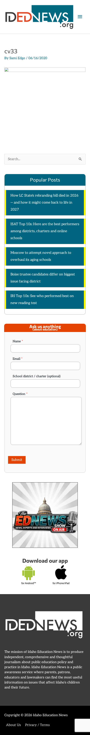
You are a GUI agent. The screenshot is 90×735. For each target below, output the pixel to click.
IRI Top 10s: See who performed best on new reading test (42, 299)
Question (20, 394)
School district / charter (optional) (37, 376)
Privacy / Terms (37, 725)
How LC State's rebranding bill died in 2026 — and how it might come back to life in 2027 (44, 203)
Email (17, 359)
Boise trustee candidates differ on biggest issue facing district (42, 278)
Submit (16, 460)
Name (18, 341)
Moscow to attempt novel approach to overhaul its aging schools (40, 256)
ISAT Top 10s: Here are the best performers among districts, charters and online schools (44, 231)
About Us (13, 725)
